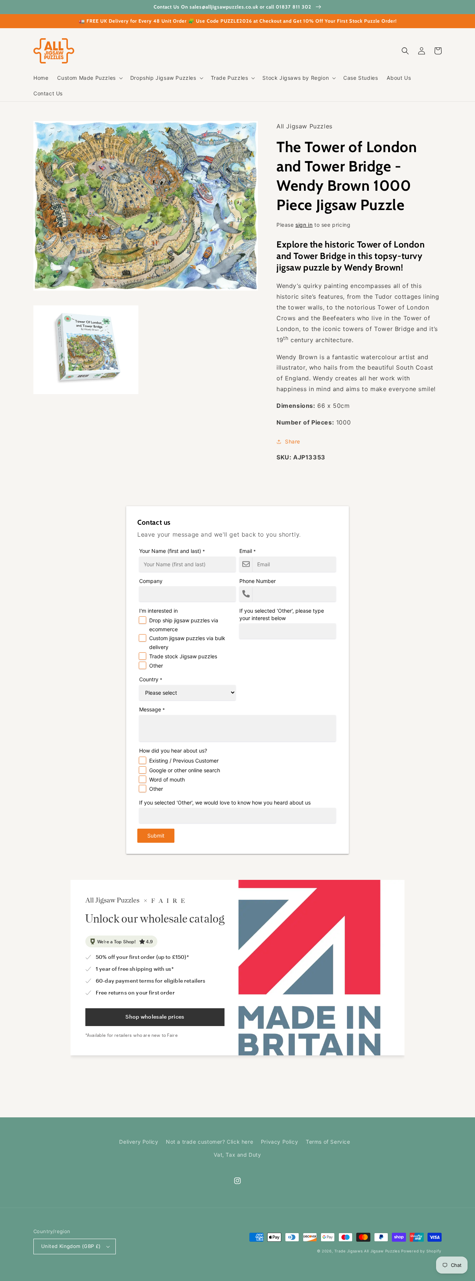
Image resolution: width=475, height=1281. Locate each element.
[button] (89, 78)
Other (156, 665)
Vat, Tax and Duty (237, 1154)
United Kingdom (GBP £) (71, 1246)
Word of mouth (167, 779)
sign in (303, 225)
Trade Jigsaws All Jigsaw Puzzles (367, 1251)
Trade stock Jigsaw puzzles (183, 656)
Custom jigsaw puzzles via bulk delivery (187, 642)
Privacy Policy (279, 1142)
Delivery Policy (138, 1142)
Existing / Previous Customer (184, 760)
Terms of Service (328, 1142)
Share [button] (292, 441)
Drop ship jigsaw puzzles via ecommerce (183, 624)
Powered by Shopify (421, 1251)
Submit (155, 835)
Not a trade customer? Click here (209, 1142)
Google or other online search (184, 770)
